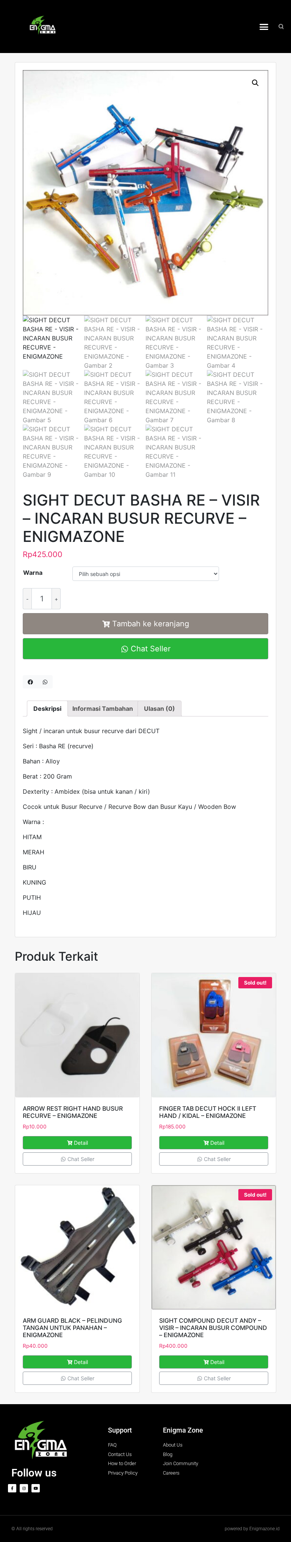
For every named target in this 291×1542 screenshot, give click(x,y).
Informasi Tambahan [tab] (102, 708)
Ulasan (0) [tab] (159, 708)
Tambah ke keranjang (150, 623)
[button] (264, 26)
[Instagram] (24, 1488)
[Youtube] (35, 1488)
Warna (32, 572)
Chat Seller (149, 648)
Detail (81, 1142)
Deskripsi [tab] (47, 708)
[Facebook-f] (12, 1488)
